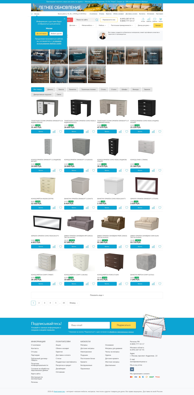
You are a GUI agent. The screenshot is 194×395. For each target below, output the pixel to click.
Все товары (38, 89)
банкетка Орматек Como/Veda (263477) (111, 198)
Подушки (84, 355)
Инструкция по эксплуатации (37, 378)
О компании (93, 13)
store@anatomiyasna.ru (138, 362)
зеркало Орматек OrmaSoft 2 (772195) (144, 198)
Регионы (34, 382)
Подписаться (123, 325)
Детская (72, 25)
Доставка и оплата (131, 13)
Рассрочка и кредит (63, 365)
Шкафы (124, 89)
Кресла (61, 89)
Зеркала (147, 89)
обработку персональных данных (121, 332)
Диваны (50, 89)
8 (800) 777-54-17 (127, 21)
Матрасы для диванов (113, 348)
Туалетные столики (89, 89)
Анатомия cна (59, 391)
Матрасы (83, 345)
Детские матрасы (87, 348)
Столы (103, 89)
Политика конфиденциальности (39, 364)
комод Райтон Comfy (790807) (42, 274)
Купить (41, 131)
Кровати (83, 362)
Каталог (67, 20)
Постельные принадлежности (121, 25)
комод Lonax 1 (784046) (139, 159)
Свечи (59, 94)
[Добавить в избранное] (61, 131)
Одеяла (108, 355)
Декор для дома (143, 25)
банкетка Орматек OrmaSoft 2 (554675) (78, 198)
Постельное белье (87, 358)
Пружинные (85, 369)
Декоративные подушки (42, 94)
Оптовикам (150, 13)
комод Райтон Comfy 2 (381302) (75, 274)
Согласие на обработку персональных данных (40, 369)
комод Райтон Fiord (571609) (108, 274)
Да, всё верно (41, 33)
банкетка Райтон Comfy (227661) (142, 274)
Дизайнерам (60, 369)
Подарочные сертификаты (66, 362)
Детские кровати (112, 358)
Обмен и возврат (118, 13)
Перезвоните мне (109, 20)
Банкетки (72, 89)
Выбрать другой (56, 33)
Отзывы (101, 13)
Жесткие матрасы (112, 362)
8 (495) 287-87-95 (127, 19)
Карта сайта (35, 374)
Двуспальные (110, 365)
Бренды (158, 25)
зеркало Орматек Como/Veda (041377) (45, 236)
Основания (109, 345)
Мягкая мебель (87, 25)
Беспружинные (86, 365)
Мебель (102, 25)
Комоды (136, 89)
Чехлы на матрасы (112, 352)
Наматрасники (86, 352)
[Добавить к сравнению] (54, 131)
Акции (58, 345)
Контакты (142, 13)
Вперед (72, 303)
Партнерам (159, 13)
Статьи (58, 358)
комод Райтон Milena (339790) (42, 198)
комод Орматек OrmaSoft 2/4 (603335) (78, 159)
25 (64, 303)
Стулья (113, 89)
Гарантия (108, 13)
